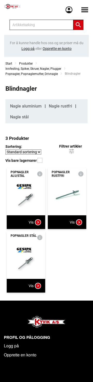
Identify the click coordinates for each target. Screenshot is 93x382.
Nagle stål (19, 116)
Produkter (26, 63)
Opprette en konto (20, 355)
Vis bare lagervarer (21, 160)
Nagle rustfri (60, 106)
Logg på (11, 346)
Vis (31, 222)
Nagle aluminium (26, 106)
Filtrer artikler (70, 146)
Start (8, 63)
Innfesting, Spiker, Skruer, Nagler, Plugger (33, 69)
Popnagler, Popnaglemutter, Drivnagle (31, 74)
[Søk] (78, 25)
